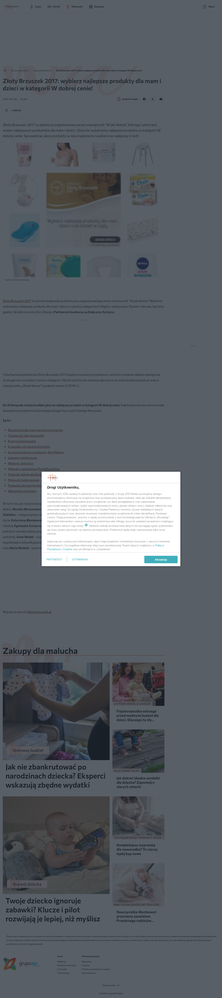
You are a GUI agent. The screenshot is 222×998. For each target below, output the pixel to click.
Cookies (67, 549)
